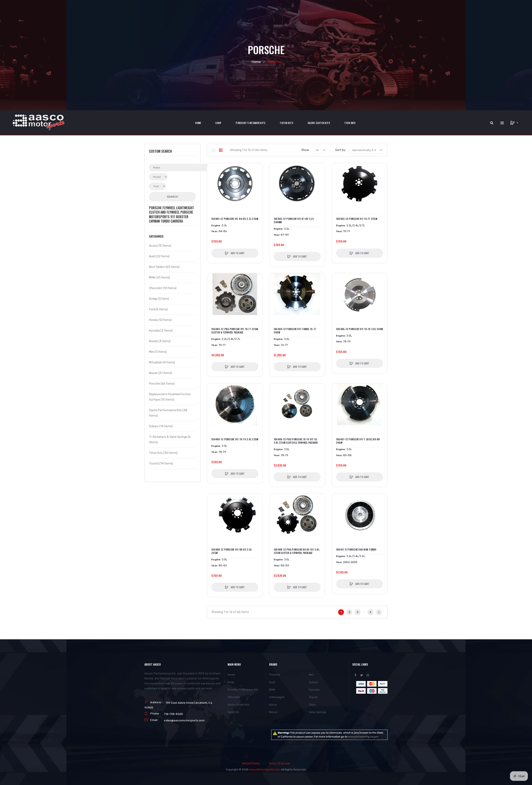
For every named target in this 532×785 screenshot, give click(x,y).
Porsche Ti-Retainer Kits (243, 689)
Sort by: (340, 150)
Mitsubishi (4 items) (162, 362)
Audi (272, 682)
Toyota (313, 697)
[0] (512, 123)
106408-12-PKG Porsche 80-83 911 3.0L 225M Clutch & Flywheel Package (296, 551)
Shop (231, 682)
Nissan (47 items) (160, 373)
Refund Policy (251, 763)
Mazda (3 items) (160, 341)
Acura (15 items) (160, 246)
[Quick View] (212, 184)
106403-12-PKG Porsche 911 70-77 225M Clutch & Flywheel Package (234, 330)
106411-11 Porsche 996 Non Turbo (356, 549)
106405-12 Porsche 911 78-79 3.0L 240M (359, 329)
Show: (305, 150)
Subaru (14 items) (161, 426)
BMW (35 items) (159, 277)
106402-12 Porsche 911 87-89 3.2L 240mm (294, 220)
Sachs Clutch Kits (239, 704)
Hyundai (314, 689)
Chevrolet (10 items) (162, 288)
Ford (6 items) (158, 309)
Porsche (274, 674)
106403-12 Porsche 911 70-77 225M (356, 218)
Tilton (312, 704)
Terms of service (279, 763)
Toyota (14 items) (161, 463)
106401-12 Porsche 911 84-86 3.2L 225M (234, 218)
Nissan (273, 712)
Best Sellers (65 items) (164, 267)
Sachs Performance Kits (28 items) (168, 413)
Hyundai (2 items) (161, 330)
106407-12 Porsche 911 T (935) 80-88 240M (358, 441)
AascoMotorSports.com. (264, 769)
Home (256, 62)
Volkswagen (277, 697)
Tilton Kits (234, 697)
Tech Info (233, 712)
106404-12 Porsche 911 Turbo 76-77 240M (295, 330)
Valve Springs (317, 712)
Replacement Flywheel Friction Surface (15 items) (170, 396)
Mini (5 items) (158, 352)
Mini (311, 674)
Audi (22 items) (159, 256)
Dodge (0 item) (159, 299)
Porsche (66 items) (162, 383)
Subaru (313, 682)
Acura (273, 704)
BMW (272, 689)
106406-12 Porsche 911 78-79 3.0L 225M (234, 439)
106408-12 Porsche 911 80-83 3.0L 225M (231, 551)
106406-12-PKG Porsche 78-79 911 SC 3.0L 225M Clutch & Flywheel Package (296, 441)
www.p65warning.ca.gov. (363, 736)
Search (172, 196)
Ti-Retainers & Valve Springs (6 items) (170, 439)
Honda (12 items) (160, 320)
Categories (156, 236)
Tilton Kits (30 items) (163, 453)
